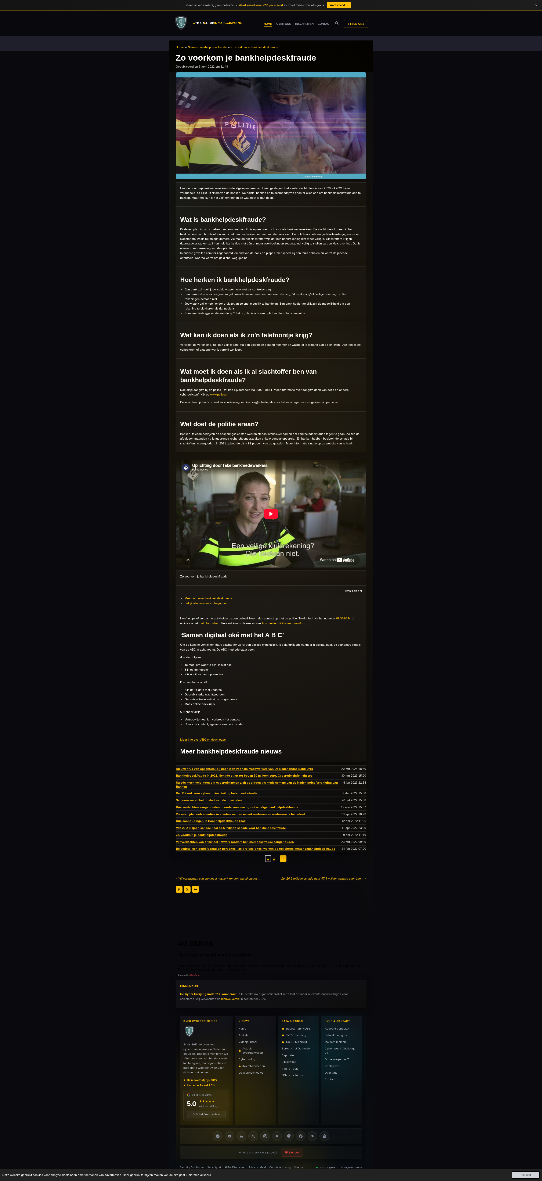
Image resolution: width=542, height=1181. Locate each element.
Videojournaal (248, 1042)
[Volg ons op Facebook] (301, 1136)
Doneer (294, 1152)
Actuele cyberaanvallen (252, 1050)
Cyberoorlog (247, 1059)
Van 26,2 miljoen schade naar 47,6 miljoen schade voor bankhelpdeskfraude (231, 828)
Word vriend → (339, 5)
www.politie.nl (219, 394)
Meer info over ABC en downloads (203, 739)
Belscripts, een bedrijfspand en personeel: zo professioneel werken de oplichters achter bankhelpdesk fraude (255, 848)
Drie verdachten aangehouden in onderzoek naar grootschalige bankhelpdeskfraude (237, 807)
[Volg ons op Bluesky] (277, 1136)
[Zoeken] (337, 23)
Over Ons (331, 1072)
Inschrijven (332, 1066)
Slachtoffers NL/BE (298, 1028)
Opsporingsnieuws (251, 1072)
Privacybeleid (257, 1167)
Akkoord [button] (526, 1174)
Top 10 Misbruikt (296, 1042)
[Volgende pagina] (283, 858)
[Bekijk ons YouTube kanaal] (229, 1136)
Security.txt (214, 1167)
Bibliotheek (289, 1061)
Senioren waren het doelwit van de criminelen (209, 800)
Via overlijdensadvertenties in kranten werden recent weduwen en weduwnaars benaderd (240, 814)
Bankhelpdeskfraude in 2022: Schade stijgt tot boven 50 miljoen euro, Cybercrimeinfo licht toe (244, 775)
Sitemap (299, 1167)
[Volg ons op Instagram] (265, 1136)
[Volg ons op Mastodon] (289, 1136)
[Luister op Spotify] (324, 1136)
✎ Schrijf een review (206, 1114)
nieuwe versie (230, 999)
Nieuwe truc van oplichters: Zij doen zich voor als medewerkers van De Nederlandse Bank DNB (244, 768)
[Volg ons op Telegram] (218, 1136)
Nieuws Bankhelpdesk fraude (207, 47)
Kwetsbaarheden (253, 1066)
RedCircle (195, 975)
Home (180, 47)
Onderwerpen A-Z (337, 1059)
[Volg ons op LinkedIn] (241, 1136)
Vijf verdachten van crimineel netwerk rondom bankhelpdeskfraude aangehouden (235, 842)
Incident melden (335, 1042)
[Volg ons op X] (253, 1136)
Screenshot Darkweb (296, 1048)
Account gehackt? (337, 1028)
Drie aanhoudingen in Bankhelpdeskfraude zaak (211, 821)
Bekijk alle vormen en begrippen (206, 603)
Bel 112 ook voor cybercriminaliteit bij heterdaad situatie (216, 793)
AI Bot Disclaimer (234, 1167)
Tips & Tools (290, 1068)
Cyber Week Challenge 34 (340, 1050)
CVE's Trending (296, 1035)
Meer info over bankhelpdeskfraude (208, 598)
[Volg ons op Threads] (312, 1136)
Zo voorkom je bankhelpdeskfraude (254, 47)
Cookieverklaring (280, 1167)
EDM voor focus (292, 1075)
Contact (330, 1079)
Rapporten (289, 1055)
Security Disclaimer (192, 1167)
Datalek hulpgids (336, 1035)
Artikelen (244, 1035)
